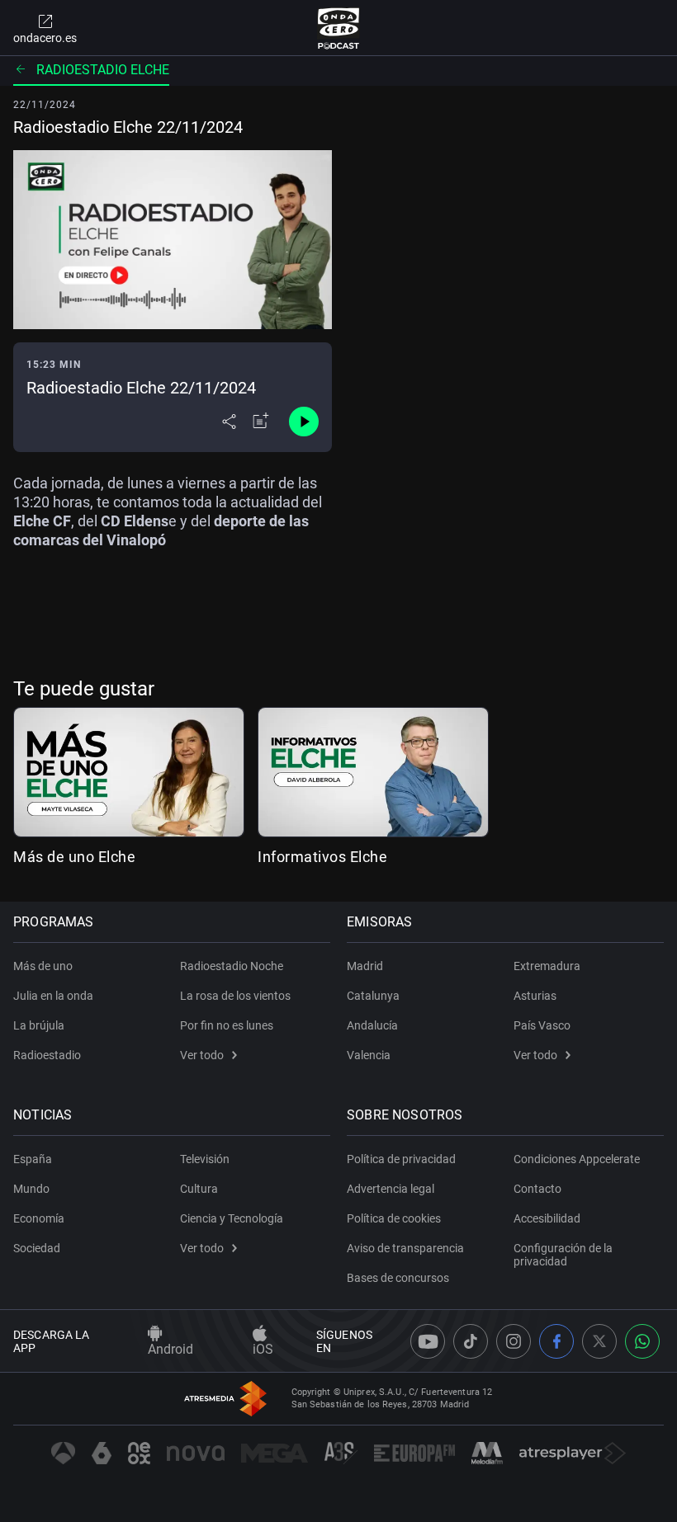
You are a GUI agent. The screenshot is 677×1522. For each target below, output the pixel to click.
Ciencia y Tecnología (231, 1218)
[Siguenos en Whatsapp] (642, 1341)
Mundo (31, 1188)
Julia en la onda (53, 995)
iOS (263, 1349)
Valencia (369, 1055)
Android (170, 1349)
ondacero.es (45, 38)
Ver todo (202, 1055)
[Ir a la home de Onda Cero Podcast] (339, 28)
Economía (38, 1218)
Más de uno (43, 966)
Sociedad (36, 1248)
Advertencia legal (390, 1188)
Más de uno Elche (74, 856)
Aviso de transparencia (405, 1248)
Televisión (205, 1159)
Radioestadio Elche (102, 70)
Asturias (535, 995)
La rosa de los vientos (235, 995)
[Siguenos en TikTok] (470, 1341)
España (32, 1159)
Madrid (365, 966)
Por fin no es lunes (226, 1025)
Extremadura (547, 966)
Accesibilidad (547, 1218)
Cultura (199, 1188)
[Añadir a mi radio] (261, 421)
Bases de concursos (398, 1277)
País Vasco (542, 1025)
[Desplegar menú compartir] (229, 421)
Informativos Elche (322, 856)
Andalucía (372, 1025)
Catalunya (373, 995)
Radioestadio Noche (231, 966)
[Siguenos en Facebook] (556, 1341)
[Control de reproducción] (304, 421)
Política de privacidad (401, 1159)
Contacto (537, 1188)
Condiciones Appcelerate (577, 1159)
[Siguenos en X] (599, 1341)
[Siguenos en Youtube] (427, 1341)
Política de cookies (394, 1218)
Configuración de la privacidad (563, 1255)
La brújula (38, 1025)
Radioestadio (47, 1055)
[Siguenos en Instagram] (513, 1341)
